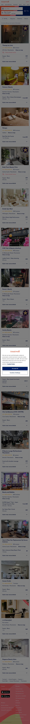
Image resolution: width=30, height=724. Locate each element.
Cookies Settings (15, 372)
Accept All (15, 368)
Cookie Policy (11, 364)
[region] (15, 362)
